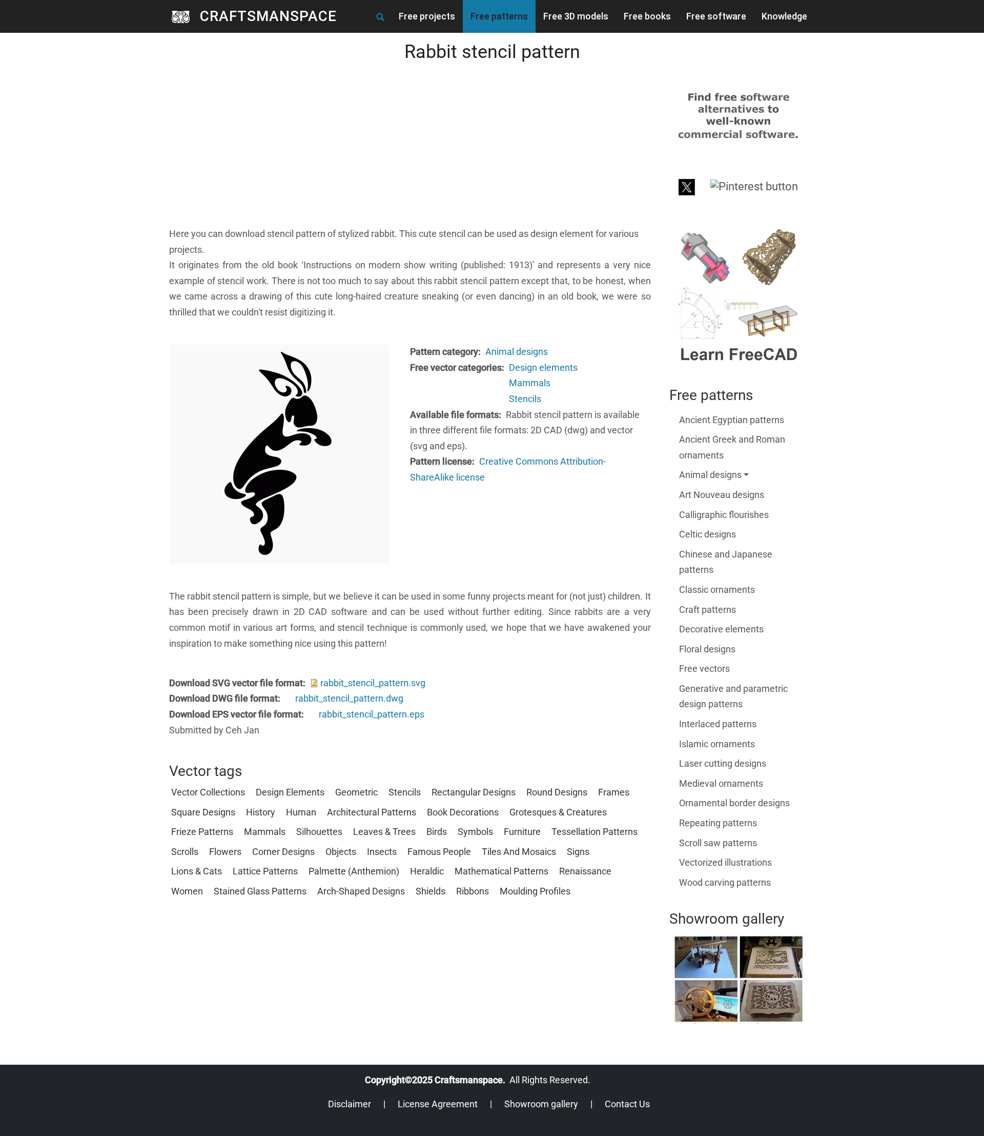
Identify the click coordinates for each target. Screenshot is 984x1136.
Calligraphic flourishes (724, 514)
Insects (382, 851)
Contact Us (627, 1104)
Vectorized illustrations (725, 862)
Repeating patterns (718, 823)
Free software (716, 16)
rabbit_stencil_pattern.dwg (349, 698)
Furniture (522, 831)
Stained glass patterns (260, 891)
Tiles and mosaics (519, 851)
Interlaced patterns (717, 724)
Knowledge (784, 16)
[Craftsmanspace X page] (687, 186)
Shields (430, 891)
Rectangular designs (474, 792)
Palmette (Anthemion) (354, 871)
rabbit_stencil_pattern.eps (371, 714)
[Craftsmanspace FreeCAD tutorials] (738, 295)
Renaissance (585, 871)
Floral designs (707, 649)
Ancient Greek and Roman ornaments (732, 447)
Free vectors (704, 668)
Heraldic (427, 871)
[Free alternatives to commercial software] (738, 115)
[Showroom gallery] (738, 979)
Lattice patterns (265, 871)
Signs (578, 851)
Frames (613, 792)
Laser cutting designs (722, 763)
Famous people (439, 851)
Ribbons (472, 891)
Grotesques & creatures (558, 812)
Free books (647, 16)
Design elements (543, 367)
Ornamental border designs (734, 803)
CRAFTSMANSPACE (268, 16)
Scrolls (184, 851)
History (260, 812)
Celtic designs (707, 534)
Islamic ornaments (717, 744)
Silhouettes (319, 831)
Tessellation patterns (594, 831)
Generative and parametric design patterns (733, 696)
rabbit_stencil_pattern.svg (372, 682)
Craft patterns (707, 609)
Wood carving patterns (725, 882)
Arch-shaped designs (361, 891)
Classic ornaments (717, 589)
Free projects (427, 16)
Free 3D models (575, 16)
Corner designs (283, 851)
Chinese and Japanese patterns (725, 562)
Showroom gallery (541, 1104)
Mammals (529, 382)
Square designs (203, 812)
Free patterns (499, 16)
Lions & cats (196, 871)
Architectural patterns (371, 812)
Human (301, 812)
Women (187, 891)
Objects (340, 851)
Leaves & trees (384, 831)
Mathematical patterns (501, 871)
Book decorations (463, 812)
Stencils (525, 398)
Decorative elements (721, 629)
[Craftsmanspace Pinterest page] (754, 186)
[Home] (184, 16)
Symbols (475, 831)
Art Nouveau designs (721, 494)
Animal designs (516, 351)
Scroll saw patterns (718, 843)
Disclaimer (349, 1104)
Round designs (556, 792)
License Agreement (438, 1104)
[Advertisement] (410, 154)
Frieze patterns (202, 831)
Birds (436, 831)
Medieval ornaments (721, 783)
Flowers (225, 851)
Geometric (356, 792)
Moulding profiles (535, 891)
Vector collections (208, 792)
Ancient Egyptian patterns (731, 419)
